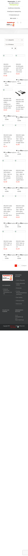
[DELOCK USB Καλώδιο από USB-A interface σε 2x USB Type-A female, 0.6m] (20, 93)
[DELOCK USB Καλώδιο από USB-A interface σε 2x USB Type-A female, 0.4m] (7, 92)
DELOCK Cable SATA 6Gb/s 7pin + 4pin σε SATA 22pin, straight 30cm (20, 138)
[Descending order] (22, 39)
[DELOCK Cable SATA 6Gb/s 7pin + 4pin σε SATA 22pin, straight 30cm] (20, 128)
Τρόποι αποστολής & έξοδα (20, 284)
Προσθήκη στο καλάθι (6, 83)
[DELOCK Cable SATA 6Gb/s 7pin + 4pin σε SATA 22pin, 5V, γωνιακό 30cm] (7, 164)
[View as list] (15, 48)
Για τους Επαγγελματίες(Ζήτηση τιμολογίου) (20, 292)
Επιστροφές (19, 288)
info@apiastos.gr (19, 316)
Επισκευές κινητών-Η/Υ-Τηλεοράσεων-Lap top (7, 291)
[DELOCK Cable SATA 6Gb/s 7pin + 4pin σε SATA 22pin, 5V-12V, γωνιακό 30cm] (7, 199)
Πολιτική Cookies (20, 300)
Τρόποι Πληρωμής (20, 280)
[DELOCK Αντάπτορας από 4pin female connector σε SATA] (7, 58)
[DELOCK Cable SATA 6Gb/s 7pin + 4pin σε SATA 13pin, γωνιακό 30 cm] (7, 128)
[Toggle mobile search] (17, 22)
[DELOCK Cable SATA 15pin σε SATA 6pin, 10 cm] (7, 235)
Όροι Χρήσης (19, 297)
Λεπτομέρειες (10, 81)
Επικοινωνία (19, 303)
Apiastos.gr (12, 326)
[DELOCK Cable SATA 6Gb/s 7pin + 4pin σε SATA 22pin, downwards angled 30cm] (20, 164)
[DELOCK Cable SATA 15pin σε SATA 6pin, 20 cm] (20, 235)
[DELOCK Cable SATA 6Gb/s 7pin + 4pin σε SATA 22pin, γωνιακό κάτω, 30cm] (20, 199)
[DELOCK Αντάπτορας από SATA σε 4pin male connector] (20, 58)
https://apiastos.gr (19, 319)
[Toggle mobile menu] (21, 22)
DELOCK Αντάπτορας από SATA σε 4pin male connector (19, 68)
